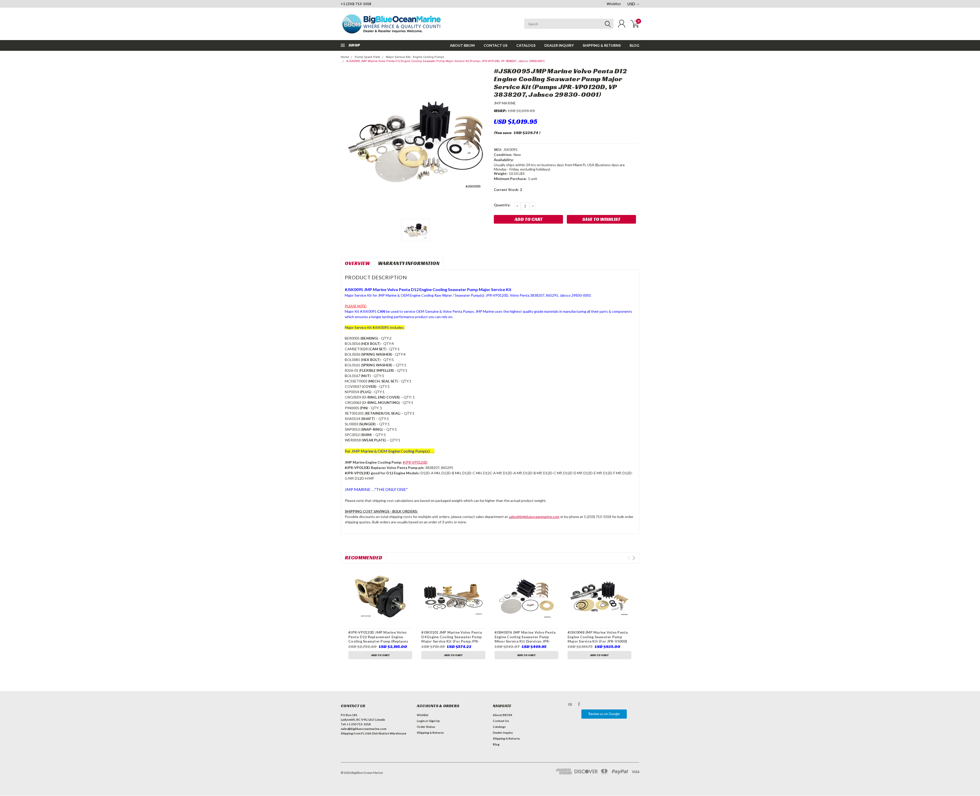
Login (421, 721)
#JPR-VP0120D (415, 462)
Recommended (363, 557)
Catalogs (525, 45)
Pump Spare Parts (367, 57)
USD (631, 4)
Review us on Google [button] (604, 714)
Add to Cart (380, 655)
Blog (634, 45)
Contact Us (495, 45)
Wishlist (614, 4)
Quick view (380, 597)
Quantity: (502, 205)
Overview (357, 263)
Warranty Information (408, 263)
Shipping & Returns (602, 45)
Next (633, 558)
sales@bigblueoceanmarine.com (534, 516)
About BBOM (462, 45)
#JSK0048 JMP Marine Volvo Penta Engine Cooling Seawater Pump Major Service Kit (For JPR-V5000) (598, 636)
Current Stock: (508, 189)
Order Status (426, 727)
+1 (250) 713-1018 (356, 4)
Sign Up (434, 721)
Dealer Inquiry (559, 45)
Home (345, 57)
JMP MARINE (505, 103)
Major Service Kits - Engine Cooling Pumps (415, 57)
